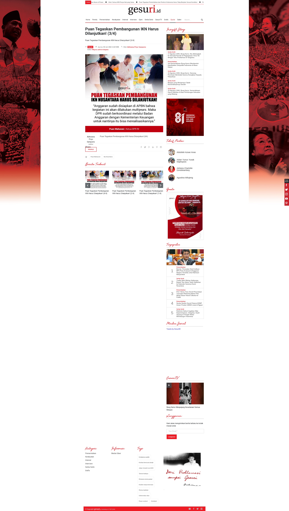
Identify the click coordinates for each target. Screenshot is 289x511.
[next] (87, 185)
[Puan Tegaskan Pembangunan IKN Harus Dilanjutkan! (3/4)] (124, 93)
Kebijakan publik (144, 457)
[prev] (160, 185)
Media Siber (116, 453)
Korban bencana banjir (146, 462)
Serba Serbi (149, 20)
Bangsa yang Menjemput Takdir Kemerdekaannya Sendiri (179, 83)
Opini (140, 20)
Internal (125, 20)
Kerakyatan (116, 20)
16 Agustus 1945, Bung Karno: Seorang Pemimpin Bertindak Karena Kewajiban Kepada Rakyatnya (185, 75)
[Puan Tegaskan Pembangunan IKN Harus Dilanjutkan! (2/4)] (124, 179)
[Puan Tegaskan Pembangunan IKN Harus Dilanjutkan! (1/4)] (151, 179)
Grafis (166, 20)
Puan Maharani (95, 157)
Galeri (179, 20)
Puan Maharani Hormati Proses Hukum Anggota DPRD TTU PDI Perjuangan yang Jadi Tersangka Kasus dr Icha (201, 2)
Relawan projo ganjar (145, 479)
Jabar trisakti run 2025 (146, 468)
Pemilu (94, 20)
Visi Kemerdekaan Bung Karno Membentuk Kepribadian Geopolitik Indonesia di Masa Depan (183, 65)
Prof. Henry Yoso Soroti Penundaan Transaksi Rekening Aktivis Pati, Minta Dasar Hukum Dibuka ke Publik (189, 294)
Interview (133, 20)
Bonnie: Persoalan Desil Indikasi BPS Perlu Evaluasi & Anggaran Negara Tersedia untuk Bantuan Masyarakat (187, 271)
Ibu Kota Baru (108, 157)
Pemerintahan (105, 20)
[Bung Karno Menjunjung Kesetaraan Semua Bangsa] (185, 393)
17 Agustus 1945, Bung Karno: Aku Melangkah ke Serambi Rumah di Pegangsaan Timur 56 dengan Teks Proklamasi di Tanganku (184, 55)
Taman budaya (143, 473)
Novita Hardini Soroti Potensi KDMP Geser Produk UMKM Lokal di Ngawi (189, 304)
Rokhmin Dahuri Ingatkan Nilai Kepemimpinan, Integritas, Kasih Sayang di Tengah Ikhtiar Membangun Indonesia (188, 313)
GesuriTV (158, 20)
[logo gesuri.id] (144, 10)
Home (88, 20)
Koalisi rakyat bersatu (146, 484)
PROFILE (91, 149)
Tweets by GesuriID (174, 329)
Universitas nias (144, 495)
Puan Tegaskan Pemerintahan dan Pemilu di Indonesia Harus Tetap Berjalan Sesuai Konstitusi (133, 2)
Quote (173, 20)
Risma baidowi (143, 490)
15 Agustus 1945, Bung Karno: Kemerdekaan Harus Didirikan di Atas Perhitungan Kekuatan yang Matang (184, 92)
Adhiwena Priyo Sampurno (136, 47)
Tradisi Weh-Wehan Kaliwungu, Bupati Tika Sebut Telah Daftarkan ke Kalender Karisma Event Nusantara (188, 283)
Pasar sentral (143, 501)
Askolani (154, 501)
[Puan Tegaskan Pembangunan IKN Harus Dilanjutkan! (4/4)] (97, 179)
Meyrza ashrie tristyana (100, 49)
